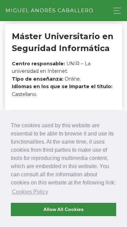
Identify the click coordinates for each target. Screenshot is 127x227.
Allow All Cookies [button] (63, 209)
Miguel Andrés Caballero (49, 10)
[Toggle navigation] (115, 10)
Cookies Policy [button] (30, 192)
